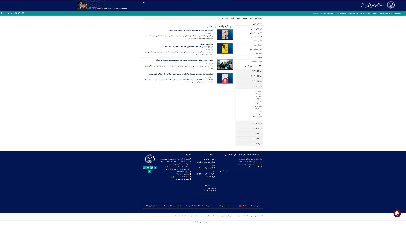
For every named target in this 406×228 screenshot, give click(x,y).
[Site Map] (12, 13)
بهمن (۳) (258, 94)
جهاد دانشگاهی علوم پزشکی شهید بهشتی (250, 159)
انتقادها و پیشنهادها (326, 13)
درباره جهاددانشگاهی (385, 13)
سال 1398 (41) (257, 138)
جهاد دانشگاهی (209, 159)
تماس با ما (316, 13)
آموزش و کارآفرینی (255, 33)
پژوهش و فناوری (256, 29)
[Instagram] (22, 13)
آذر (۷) (259, 99)
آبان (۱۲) (258, 101)
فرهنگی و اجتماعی (241, 18)
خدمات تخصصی (256, 37)
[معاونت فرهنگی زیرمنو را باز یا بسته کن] (334, 13)
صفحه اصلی (397, 13)
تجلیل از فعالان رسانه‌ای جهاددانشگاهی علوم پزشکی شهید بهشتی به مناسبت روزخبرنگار (184, 60)
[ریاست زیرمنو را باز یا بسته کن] (371, 13)
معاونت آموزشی (365, 13)
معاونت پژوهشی (353, 13)
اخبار (251, 18)
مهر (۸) (258, 104)
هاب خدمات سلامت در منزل (254, 166)
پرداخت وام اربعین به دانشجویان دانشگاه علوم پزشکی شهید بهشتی (191, 30)
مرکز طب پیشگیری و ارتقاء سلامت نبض (251, 161)
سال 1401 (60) (257, 123)
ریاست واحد (257, 57)
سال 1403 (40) (257, 81)
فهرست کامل (224, 171)
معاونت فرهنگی (341, 13)
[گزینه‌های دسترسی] (397, 213)
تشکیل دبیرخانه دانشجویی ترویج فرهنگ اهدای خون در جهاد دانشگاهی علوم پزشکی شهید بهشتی (181, 74)
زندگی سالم (257, 45)
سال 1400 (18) (257, 128)
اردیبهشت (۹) (257, 116)
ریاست (375, 13)
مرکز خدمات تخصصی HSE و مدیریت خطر (250, 164)
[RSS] (8, 13)
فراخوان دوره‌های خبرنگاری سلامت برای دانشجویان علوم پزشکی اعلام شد (189, 46)
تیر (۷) (259, 111)
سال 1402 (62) (257, 86)
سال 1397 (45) (257, 143)
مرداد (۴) (258, 109)
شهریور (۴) (257, 106)
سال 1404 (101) (256, 76)
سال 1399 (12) (257, 133)
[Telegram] (19, 13)
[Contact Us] (15, 13)
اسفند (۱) (258, 91)
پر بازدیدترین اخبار (255, 49)
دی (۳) (258, 96)
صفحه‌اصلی (258, 18)
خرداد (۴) (258, 114)
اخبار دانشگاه (257, 41)
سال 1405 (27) (257, 71)
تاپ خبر (258, 53)
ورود (143, 2)
